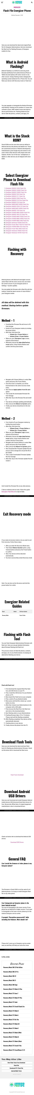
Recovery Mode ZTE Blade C (11, 1011)
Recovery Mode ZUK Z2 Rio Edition (12, 967)
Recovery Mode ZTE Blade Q (11, 1037)
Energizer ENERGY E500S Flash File (16, 192)
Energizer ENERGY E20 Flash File (15, 194)
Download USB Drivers (17, 842)
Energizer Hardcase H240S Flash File (16, 222)
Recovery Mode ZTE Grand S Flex (12, 1046)
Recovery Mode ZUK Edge (10, 985)
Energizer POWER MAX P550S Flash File (18, 216)
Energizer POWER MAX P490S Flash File (18, 218)
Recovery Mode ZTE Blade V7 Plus (12, 998)
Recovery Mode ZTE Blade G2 (11, 1024)
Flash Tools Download (17, 775)
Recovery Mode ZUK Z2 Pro (10, 972)
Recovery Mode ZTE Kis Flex (11, 1020)
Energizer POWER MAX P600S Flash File (18, 212)
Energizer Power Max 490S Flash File (17, 228)
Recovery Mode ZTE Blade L (11, 1015)
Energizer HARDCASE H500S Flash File (17, 208)
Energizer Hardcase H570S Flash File (16, 233)
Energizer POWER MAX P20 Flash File (17, 226)
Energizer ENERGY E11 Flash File (15, 196)
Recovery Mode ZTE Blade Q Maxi (12, 1041)
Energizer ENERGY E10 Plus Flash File (17, 200)
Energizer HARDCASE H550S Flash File (17, 204)
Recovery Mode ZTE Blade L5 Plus (12, 989)
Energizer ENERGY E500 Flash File (16, 198)
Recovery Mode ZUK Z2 (9, 976)
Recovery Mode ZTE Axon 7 (10, 993)
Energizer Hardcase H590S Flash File (16, 230)
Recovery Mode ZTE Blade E (11, 1028)
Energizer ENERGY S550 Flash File (16, 188)
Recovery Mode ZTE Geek (10, 1002)
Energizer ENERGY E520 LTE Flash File (17, 206)
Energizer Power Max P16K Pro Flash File (18, 224)
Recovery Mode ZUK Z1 (9, 980)
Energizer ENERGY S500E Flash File (16, 190)
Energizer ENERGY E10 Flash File (15, 202)
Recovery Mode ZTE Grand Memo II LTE (14, 1050)
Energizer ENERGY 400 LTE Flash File (16, 214)
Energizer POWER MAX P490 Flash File (17, 220)
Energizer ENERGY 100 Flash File (15, 210)
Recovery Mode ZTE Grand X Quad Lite (14, 1007)
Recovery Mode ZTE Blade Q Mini (12, 1033)
